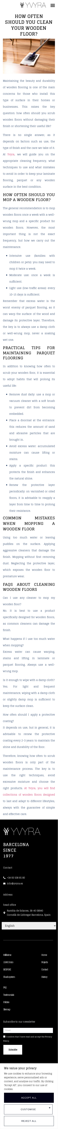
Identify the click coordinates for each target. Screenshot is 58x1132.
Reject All (28, 1121)
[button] (52, 5)
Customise (28, 1109)
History (44, 977)
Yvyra (10, 154)
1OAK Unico (8, 962)
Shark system (9, 977)
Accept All (29, 1097)
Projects (44, 962)
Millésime (7, 955)
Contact (44, 969)
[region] (29, 1096)
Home (44, 955)
